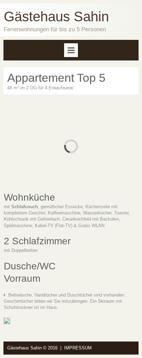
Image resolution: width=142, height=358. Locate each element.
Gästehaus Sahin (56, 16)
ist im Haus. (45, 307)
